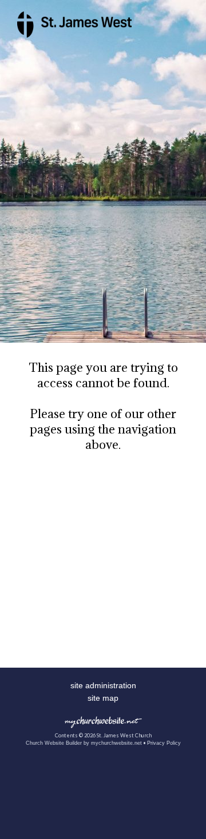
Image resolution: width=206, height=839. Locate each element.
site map (103, 697)
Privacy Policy (164, 743)
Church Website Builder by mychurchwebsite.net (84, 743)
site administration (103, 685)
